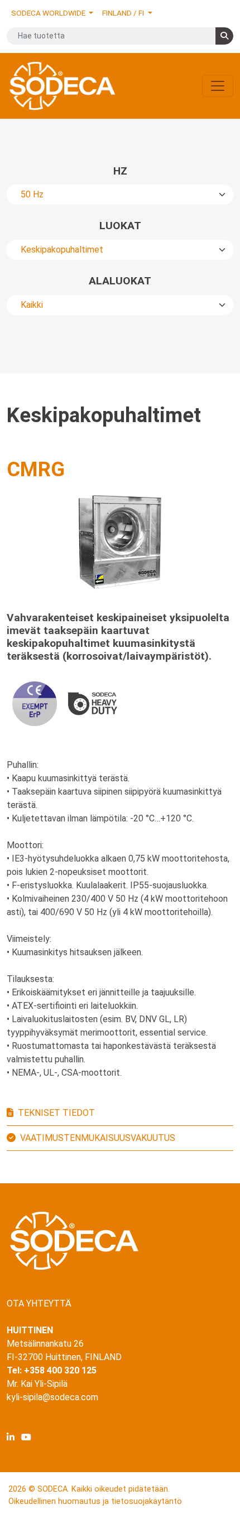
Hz (120, 171)
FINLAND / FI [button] (124, 12)
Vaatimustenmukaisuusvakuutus (97, 1138)
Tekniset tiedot (56, 1112)
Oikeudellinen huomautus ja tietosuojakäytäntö (95, 1501)
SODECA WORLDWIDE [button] (49, 12)
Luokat (120, 225)
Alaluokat (120, 280)
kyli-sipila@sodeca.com (52, 1397)
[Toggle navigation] (217, 86)
